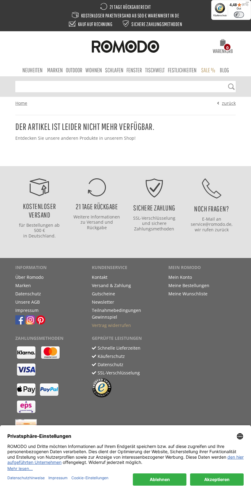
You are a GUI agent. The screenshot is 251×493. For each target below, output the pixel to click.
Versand (95, 222)
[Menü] (247, 3)
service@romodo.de (211, 224)
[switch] (239, 15)
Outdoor (74, 70)
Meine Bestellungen (188, 285)
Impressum (27, 310)
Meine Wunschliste (188, 294)
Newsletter (103, 302)
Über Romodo (29, 277)
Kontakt (99, 277)
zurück (229, 103)
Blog (224, 70)
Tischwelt (155, 70)
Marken (55, 70)
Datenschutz (28, 294)
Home (21, 103)
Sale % (208, 70)
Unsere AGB (27, 302)
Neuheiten (32, 70)
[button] (223, 47)
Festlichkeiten (182, 70)
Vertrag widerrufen (111, 325)
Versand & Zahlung (111, 285)
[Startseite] (125, 47)
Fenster (134, 70)
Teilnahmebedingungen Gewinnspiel (116, 313)
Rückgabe (97, 227)
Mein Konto (180, 277)
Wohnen (93, 70)
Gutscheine (103, 294)
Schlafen (114, 70)
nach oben (123, 159)
